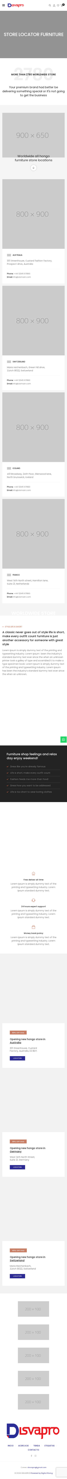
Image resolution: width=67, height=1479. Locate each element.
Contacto (33, 1450)
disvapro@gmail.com (36, 1467)
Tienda (36, 1445)
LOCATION (17, 1058)
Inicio (11, 1445)
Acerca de (23, 1445)
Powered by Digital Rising (42, 1473)
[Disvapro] (16, 7)
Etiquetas (50, 1445)
